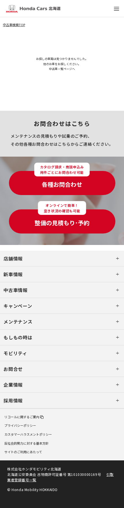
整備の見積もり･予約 (62, 218)
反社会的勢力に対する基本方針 (26, 443)
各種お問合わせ (62, 179)
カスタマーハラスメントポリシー (28, 434)
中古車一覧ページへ (62, 69)
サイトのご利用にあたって (23, 451)
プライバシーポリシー (20, 425)
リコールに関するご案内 (21, 416)
